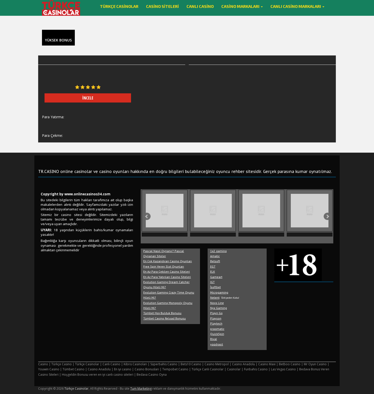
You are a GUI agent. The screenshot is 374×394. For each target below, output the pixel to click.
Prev (147, 216)
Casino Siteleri (162, 6)
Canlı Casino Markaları (296, 6)
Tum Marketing (141, 388)
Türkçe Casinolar (119, 6)
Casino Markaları (240, 6)
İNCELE (87, 98)
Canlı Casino (200, 6)
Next (327, 216)
